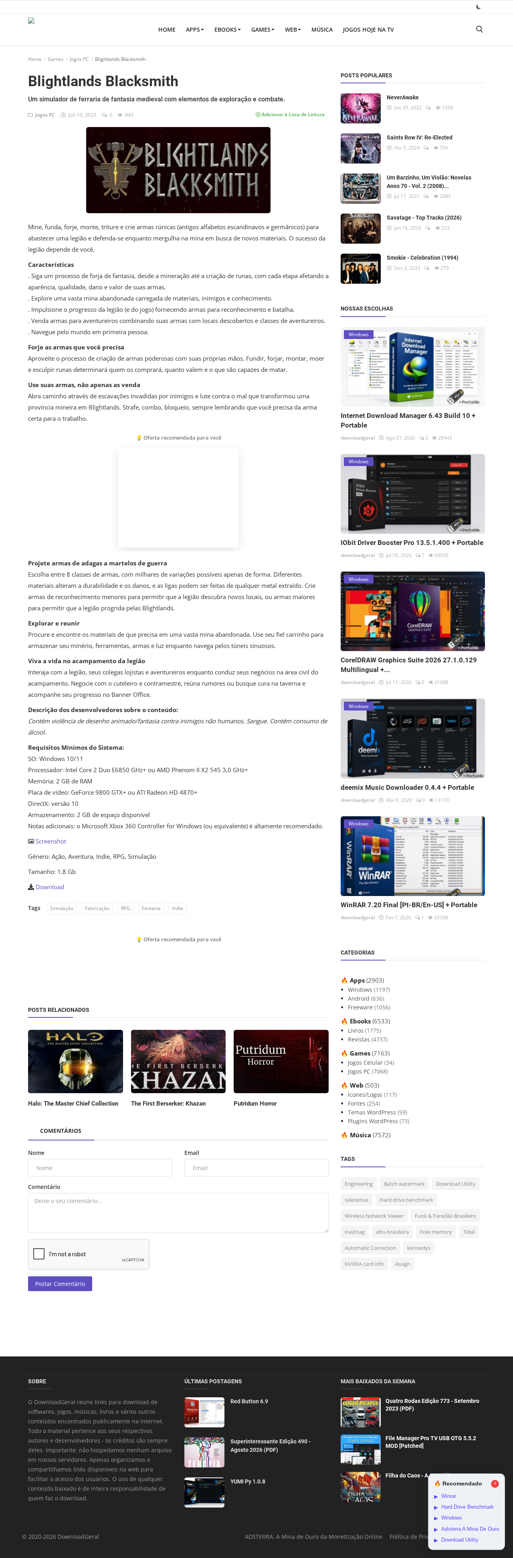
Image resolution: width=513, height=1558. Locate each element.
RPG (125, 908)
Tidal (469, 1231)
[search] (479, 29)
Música (322, 29)
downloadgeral (358, 437)
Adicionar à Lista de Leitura (293, 114)
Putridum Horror (255, 1103)
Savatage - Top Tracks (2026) (424, 217)
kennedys (418, 1247)
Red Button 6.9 (249, 1401)
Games (261, 29)
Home (167, 29)
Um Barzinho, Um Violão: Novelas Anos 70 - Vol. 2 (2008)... (429, 181)
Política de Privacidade (420, 1536)
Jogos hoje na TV (368, 29)
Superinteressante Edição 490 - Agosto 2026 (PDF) (270, 1445)
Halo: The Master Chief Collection (73, 1103)
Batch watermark (404, 1183)
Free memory (436, 1231)
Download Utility (456, 1183)
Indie (177, 908)
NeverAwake (403, 97)
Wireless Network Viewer (374, 1215)
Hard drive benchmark (406, 1199)
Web (291, 29)
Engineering (359, 1183)
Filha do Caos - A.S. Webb (418, 1475)
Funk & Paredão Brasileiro (445, 1215)
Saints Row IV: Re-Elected (419, 137)
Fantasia (151, 908)
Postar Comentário (60, 1284)
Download (50, 887)
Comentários (60, 1130)
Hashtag (355, 1231)
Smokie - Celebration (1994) (422, 257)
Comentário (44, 1187)
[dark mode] (478, 6)
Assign (402, 1263)
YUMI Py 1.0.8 (247, 1481)
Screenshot (51, 841)
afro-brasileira (392, 1231)
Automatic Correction (370, 1247)
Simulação (61, 908)
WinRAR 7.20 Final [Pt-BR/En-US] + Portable (409, 905)
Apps (193, 29)
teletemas (356, 1199)
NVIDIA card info (364, 1263)
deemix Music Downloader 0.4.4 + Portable (407, 787)
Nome (36, 1152)
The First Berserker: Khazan (168, 1103)
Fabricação (97, 908)
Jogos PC (79, 59)
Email (191, 1152)
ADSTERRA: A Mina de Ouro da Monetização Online (313, 1536)
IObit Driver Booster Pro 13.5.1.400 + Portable (412, 543)
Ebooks (225, 29)
